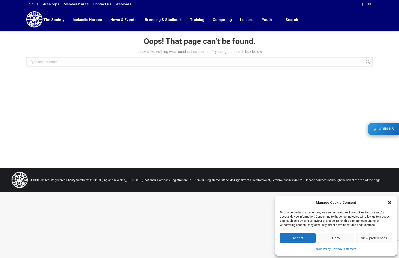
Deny (336, 238)
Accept (298, 238)
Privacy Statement (344, 249)
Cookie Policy (322, 249)
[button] (389, 202)
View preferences (374, 238)
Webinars (123, 4)
